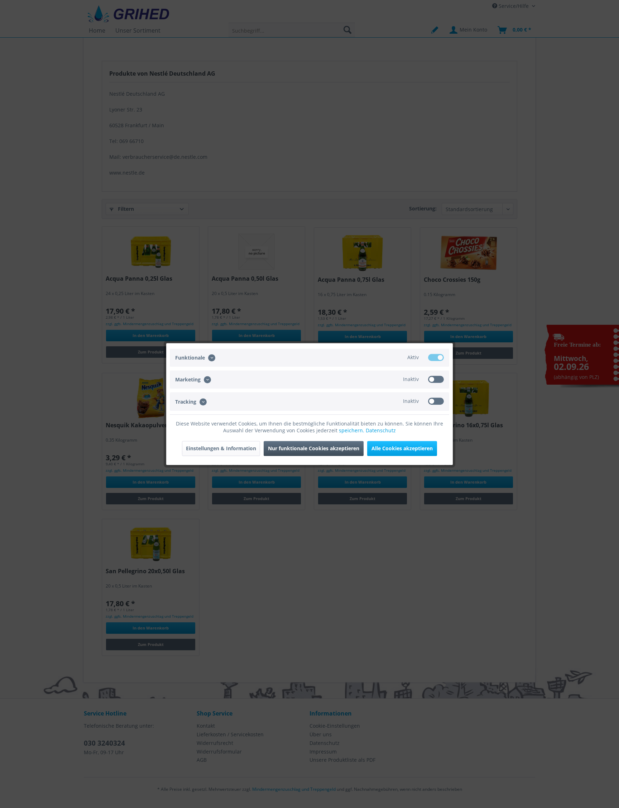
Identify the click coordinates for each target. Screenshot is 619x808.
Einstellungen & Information (221, 448)
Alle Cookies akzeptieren (402, 448)
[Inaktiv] (436, 379)
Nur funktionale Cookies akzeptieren (313, 448)
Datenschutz (381, 430)
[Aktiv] (436, 357)
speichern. (352, 430)
